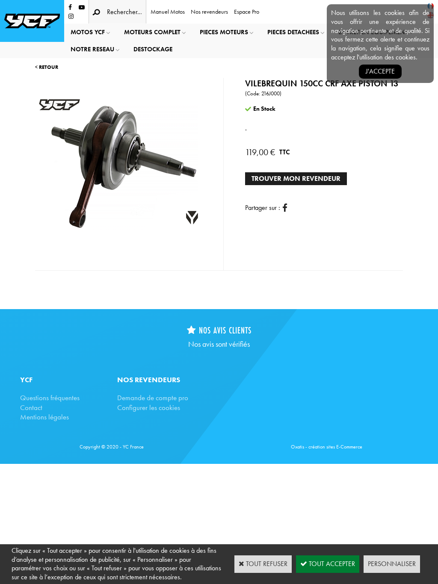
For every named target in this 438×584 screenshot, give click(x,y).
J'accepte (380, 71)
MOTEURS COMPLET (152, 32)
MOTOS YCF (88, 32)
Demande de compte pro (152, 397)
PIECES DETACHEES (293, 32)
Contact (31, 407)
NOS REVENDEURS (148, 379)
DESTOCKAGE (152, 49)
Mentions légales (44, 417)
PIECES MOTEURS (224, 32)
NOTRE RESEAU (92, 49)
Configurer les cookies (148, 407)
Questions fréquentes (50, 397)
